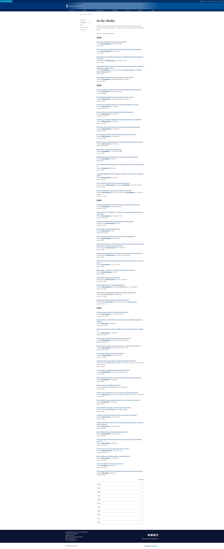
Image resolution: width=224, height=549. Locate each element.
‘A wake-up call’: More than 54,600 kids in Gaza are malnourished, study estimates (118, 119)
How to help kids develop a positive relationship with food (112, 432)
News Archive (83, 29)
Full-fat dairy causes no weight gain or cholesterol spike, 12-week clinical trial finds (118, 49)
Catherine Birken (106, 433)
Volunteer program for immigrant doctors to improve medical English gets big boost (118, 89)
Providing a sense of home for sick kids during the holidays (112, 312)
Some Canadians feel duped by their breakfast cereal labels (112, 300)
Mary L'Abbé (109, 302)
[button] (120, 484)
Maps (206, 1)
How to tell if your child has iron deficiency (108, 229)
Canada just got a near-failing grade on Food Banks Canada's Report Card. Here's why (119, 142)
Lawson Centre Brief (84, 27)
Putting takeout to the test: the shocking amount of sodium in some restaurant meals (119, 471)
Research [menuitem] (85, 10)
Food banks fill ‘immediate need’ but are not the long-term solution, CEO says (117, 104)
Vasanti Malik (105, 159)
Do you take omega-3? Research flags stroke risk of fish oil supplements (115, 236)
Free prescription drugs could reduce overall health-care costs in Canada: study (118, 400)
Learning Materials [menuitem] (99, 10)
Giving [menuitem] (153, 10)
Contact (219, 1)
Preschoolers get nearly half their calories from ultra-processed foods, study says (118, 204)
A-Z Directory (215, 1)
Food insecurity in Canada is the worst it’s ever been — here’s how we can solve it (118, 346)
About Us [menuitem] (72, 10)
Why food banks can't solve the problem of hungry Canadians (113, 456)
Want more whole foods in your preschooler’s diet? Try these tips (113, 190)
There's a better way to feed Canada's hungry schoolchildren (113, 183)
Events (81, 24)
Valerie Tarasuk (106, 136)
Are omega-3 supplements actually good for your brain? (111, 42)
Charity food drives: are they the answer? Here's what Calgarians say (114, 112)
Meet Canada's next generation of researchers (109, 149)
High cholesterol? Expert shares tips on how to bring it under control (114, 77)
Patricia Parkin (105, 231)
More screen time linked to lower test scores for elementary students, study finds (118, 127)
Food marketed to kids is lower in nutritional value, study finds (113, 407)
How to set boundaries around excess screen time (110, 353)
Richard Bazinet (106, 43)
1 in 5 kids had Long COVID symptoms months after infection (113, 370)
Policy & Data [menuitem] (115, 10)
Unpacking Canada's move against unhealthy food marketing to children (116, 361)
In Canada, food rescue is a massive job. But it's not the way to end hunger (116, 415)
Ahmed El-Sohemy (107, 450)
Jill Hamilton (105, 168)
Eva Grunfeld (105, 91)
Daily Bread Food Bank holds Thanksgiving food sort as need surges (114, 221)
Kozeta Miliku (105, 70)
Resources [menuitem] (140, 10)
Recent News (83, 20)
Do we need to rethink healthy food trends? (108, 385)
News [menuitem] (128, 10)
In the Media (82, 22)
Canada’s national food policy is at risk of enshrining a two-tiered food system (117, 392)
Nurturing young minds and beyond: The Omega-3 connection (113, 338)
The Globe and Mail (127, 70)
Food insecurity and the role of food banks (108, 277)
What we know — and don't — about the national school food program (115, 270)
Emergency (202, 1)
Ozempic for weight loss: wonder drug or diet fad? (109, 463)
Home (81, 14)
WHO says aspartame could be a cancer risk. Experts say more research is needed (118, 377)
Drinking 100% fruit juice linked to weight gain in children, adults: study (115, 292)
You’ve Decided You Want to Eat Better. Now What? (110, 285)
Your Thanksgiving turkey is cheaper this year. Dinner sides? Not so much (116, 134)
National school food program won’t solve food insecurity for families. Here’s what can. (119, 253)
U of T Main (210, 1)
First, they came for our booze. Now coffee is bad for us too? (112, 448)
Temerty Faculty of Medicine (6, 1)
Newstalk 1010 (132, 302)
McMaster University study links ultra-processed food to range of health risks (117, 157)
